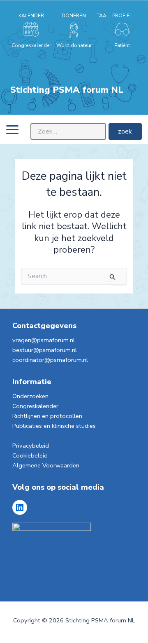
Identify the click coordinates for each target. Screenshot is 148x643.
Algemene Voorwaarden (45, 465)
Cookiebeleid (30, 455)
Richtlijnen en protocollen (47, 416)
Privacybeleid (30, 445)
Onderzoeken (30, 396)
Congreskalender (35, 406)
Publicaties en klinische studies (54, 426)
